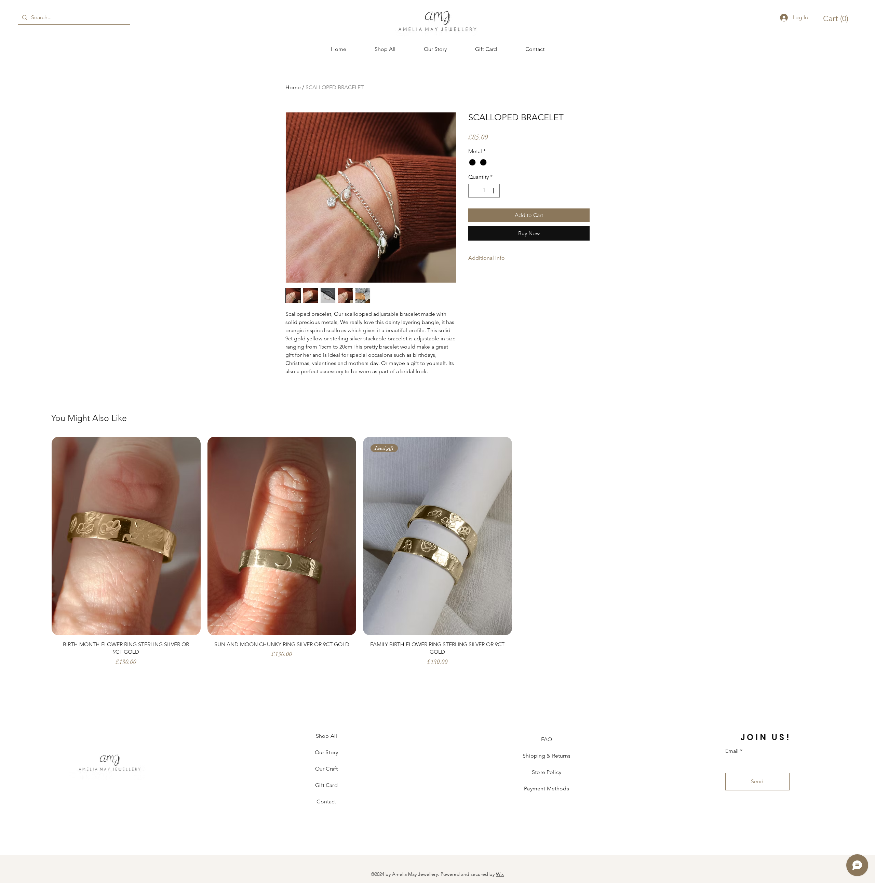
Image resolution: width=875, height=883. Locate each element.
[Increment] (494, 190)
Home (293, 87)
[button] (837, 18)
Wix (500, 874)
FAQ (546, 739)
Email (732, 751)
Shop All (326, 736)
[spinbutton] (484, 190)
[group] (437, 554)
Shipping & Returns (546, 755)
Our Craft (326, 768)
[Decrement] (474, 190)
